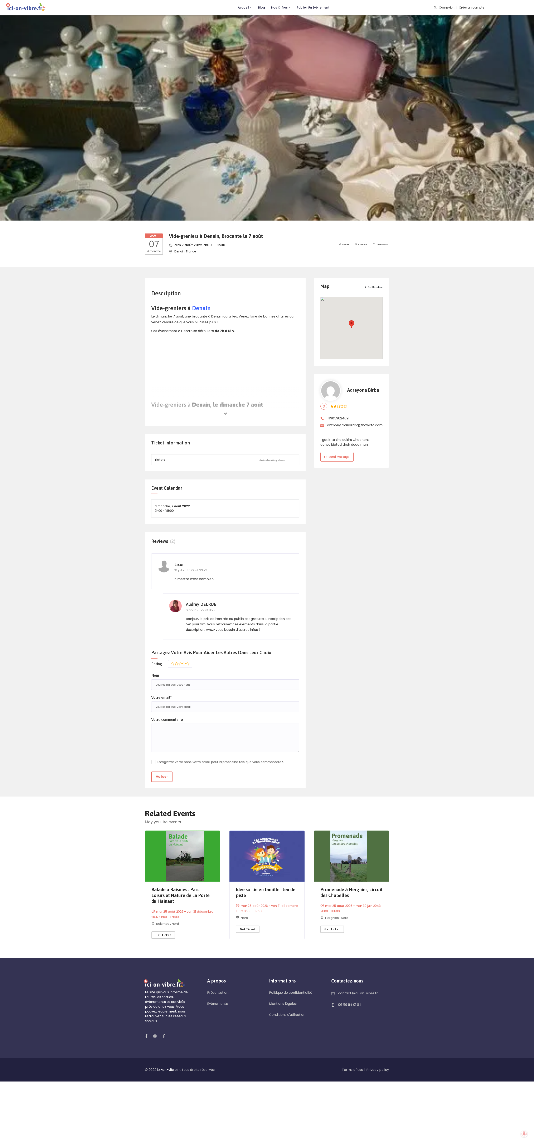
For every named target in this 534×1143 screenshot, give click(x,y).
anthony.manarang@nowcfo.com (355, 425)
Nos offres (279, 7)
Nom (155, 675)
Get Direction (375, 287)
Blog (261, 7)
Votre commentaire (167, 719)
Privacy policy (377, 1069)
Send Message (339, 457)
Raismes (163, 923)
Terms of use (352, 1069)
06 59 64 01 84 (349, 1004)
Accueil (243, 7)
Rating (156, 664)
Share (345, 244)
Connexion (446, 7)
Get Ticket (163, 935)
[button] (351, 324)
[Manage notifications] (524, 1133)
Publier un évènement (313, 7)
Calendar (381, 244)
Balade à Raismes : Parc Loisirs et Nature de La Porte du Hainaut (180, 895)
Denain (201, 308)
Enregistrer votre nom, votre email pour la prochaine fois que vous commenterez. (220, 762)
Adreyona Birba (363, 390)
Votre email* (161, 697)
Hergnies (332, 918)
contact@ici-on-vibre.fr (358, 993)
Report (362, 244)
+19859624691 (338, 418)
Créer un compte (471, 7)
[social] (146, 1036)
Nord (175, 923)
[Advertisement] (225, 366)
